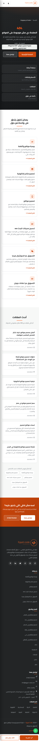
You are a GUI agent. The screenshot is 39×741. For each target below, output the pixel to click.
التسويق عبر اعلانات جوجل (19, 487)
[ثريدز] (25, 563)
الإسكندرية (21, 707)
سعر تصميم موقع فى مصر (25, 403)
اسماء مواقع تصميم (27, 425)
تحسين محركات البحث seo (14, 477)
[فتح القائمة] (4, 3)
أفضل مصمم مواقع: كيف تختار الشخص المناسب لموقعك (24, 334)
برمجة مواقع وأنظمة (27, 472)
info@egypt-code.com (28, 682)
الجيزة (28, 707)
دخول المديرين (33, 730)
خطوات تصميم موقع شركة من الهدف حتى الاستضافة (25, 358)
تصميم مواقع (28, 477)
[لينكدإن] (15, 563)
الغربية (20, 712)
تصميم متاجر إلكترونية (12, 472)
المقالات (28, 87)
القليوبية (12, 707)
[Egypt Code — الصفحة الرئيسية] (31, 3)
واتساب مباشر (31, 687)
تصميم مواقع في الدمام (30, 624)
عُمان (35, 659)
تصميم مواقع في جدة (31, 619)
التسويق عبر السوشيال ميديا (19, 482)
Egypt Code (29, 722)
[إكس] (20, 563)
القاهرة (35, 707)
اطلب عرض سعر (9, 738)
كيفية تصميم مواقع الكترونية (24, 381)
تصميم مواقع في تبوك (31, 629)
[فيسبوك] (35, 563)
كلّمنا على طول (30, 97)
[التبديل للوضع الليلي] (9, 3)
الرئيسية (35, 20)
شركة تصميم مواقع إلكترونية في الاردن (21, 446)
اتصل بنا (28, 738)
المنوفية (13, 712)
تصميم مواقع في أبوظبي (30, 639)
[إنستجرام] (30, 563)
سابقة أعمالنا (26, 68)
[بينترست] (10, 563)
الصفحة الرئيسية (27, 54)
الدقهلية (34, 712)
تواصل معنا (10, 54)
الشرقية (27, 712)
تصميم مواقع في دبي (31, 634)
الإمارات (35, 654)
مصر (36, 644)
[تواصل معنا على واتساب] (35, 730)
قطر (36, 664)
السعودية (34, 649)
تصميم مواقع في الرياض (30, 615)
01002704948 (11, 517)
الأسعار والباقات (28, 78)
